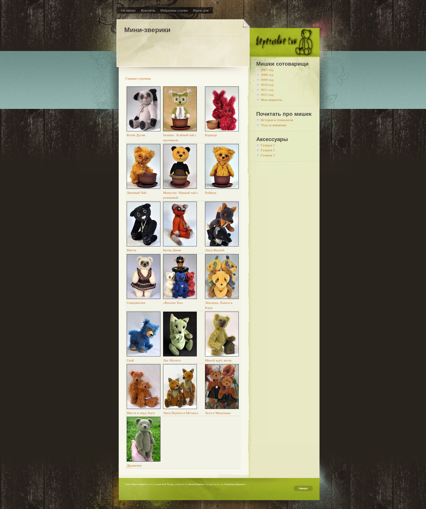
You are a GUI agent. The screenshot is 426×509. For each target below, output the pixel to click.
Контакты (148, 10)
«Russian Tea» (173, 302)
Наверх (303, 488)
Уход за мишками (273, 125)
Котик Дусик (136, 135)
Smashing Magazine (234, 484)
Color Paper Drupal (135, 484)
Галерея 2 (268, 150)
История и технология (277, 120)
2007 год (267, 69)
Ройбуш (210, 192)
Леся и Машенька (218, 413)
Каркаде (211, 135)
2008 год (267, 74)
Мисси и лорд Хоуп (141, 413)
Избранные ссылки (174, 10)
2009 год (267, 79)
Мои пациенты (271, 99)
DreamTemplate (196, 484)
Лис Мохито (172, 360)
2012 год (267, 94)
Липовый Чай (136, 192)
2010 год (267, 84)
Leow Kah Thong (165, 484)
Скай (130, 360)
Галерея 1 (268, 145)
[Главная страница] (284, 55)
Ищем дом (201, 10)
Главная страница (138, 78)
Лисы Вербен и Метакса (180, 413)
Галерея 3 (268, 155)
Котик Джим (172, 250)
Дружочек (134, 465)
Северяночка (136, 302)
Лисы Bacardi (214, 250)
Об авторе (128, 10)
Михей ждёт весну (218, 360)
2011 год (267, 89)
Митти (131, 250)
